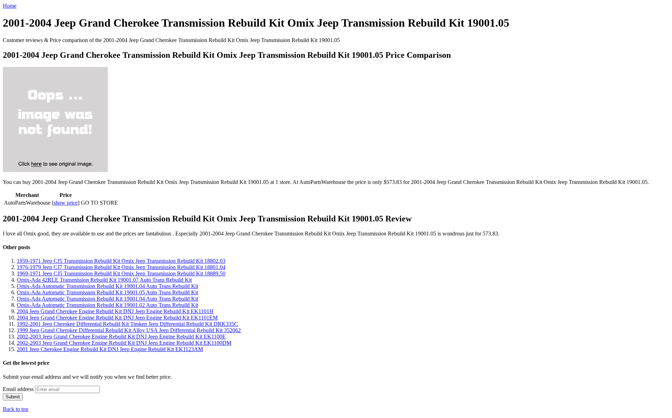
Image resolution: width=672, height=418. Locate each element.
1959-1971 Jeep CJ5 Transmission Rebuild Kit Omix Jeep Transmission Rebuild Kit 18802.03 (121, 261)
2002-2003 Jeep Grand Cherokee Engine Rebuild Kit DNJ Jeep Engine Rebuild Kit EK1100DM (124, 343)
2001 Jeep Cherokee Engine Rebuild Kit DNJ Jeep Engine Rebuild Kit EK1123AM (110, 349)
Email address (18, 389)
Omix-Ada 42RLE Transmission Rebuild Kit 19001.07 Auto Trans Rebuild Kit (104, 280)
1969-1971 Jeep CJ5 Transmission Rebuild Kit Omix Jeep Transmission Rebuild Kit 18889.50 (121, 273)
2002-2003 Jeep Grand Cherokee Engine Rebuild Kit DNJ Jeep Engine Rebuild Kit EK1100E (121, 337)
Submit (13, 396)
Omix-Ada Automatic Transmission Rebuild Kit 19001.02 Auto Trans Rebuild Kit (107, 305)
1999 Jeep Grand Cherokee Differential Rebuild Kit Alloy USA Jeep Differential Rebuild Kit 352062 (129, 330)
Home (9, 6)
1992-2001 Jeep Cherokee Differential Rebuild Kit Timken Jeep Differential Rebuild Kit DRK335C (127, 324)
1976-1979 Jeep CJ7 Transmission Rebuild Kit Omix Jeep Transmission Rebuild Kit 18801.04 (121, 267)
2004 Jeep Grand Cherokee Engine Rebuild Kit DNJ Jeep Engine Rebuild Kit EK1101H (115, 311)
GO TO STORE (99, 203)
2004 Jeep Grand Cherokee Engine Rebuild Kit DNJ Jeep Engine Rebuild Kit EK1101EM (117, 318)
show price (66, 203)
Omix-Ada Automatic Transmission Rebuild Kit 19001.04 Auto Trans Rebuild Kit (107, 286)
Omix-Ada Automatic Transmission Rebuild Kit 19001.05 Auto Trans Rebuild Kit (107, 292)
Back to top (15, 409)
